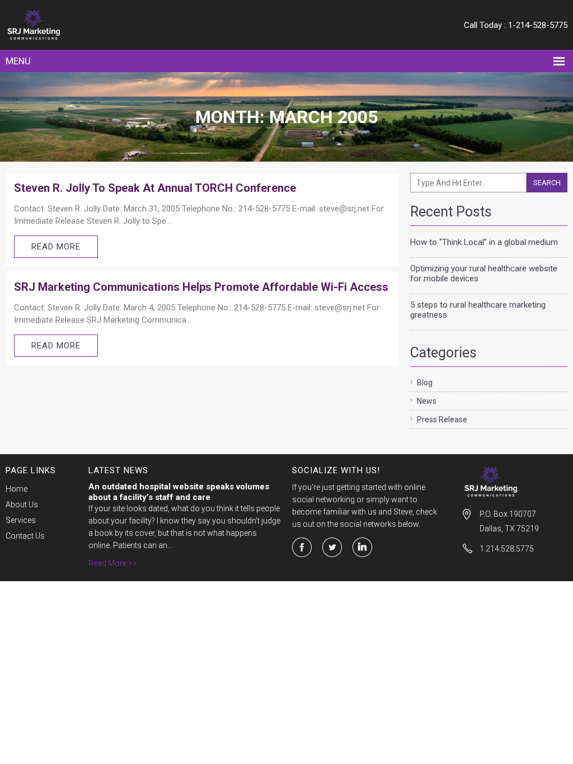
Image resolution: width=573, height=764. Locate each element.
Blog (425, 382)
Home (16, 488)
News (426, 401)
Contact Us (25, 535)
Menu (18, 61)
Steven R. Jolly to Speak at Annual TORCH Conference (155, 188)
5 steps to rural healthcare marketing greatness (478, 310)
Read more (56, 247)
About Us (22, 504)
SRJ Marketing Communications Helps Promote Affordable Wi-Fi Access (201, 287)
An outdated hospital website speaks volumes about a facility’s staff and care (178, 492)
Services (21, 520)
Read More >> (112, 563)
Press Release (442, 419)
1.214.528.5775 (507, 548)
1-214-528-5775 (537, 25)
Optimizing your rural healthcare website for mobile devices (483, 273)
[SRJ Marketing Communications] (77, 24)
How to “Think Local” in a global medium (484, 242)
